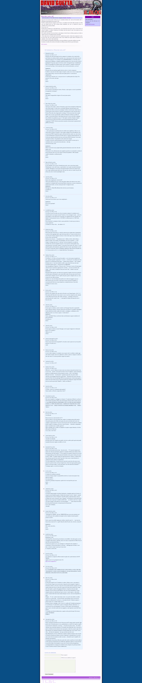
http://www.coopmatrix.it (51, 561)
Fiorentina (69, 17)
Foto (46, 12)
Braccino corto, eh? (47, 16)
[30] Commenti (44, 44)
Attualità (64, 17)
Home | (43, 12)
